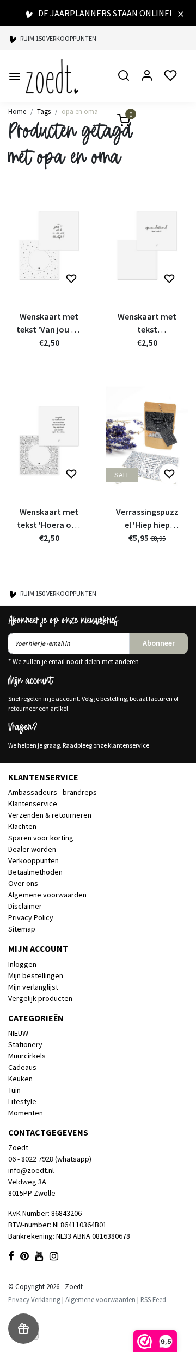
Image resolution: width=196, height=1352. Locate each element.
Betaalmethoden (35, 872)
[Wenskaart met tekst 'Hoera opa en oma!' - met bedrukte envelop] (49, 439)
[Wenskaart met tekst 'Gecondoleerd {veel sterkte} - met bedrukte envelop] (147, 243)
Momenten (25, 1113)
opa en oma (80, 111)
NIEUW (18, 1033)
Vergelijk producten (40, 998)
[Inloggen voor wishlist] (71, 279)
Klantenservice (32, 803)
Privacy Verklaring (34, 1299)
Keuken (20, 1078)
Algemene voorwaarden (47, 895)
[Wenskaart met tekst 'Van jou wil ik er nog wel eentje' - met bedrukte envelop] (49, 243)
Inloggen (22, 964)
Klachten (22, 826)
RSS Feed (153, 1299)
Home (17, 111)
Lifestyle (22, 1101)
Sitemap (21, 929)
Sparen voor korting (41, 838)
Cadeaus (22, 1067)
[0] (117, 121)
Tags (44, 111)
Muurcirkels (27, 1056)
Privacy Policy (30, 917)
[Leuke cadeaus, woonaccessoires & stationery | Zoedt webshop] (52, 76)
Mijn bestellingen (35, 975)
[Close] (181, 13)
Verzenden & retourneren (49, 815)
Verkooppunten (33, 860)
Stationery (25, 1044)
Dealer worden (32, 849)
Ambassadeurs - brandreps (52, 792)
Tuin (14, 1090)
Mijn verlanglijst (33, 987)
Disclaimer (25, 906)
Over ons (23, 883)
